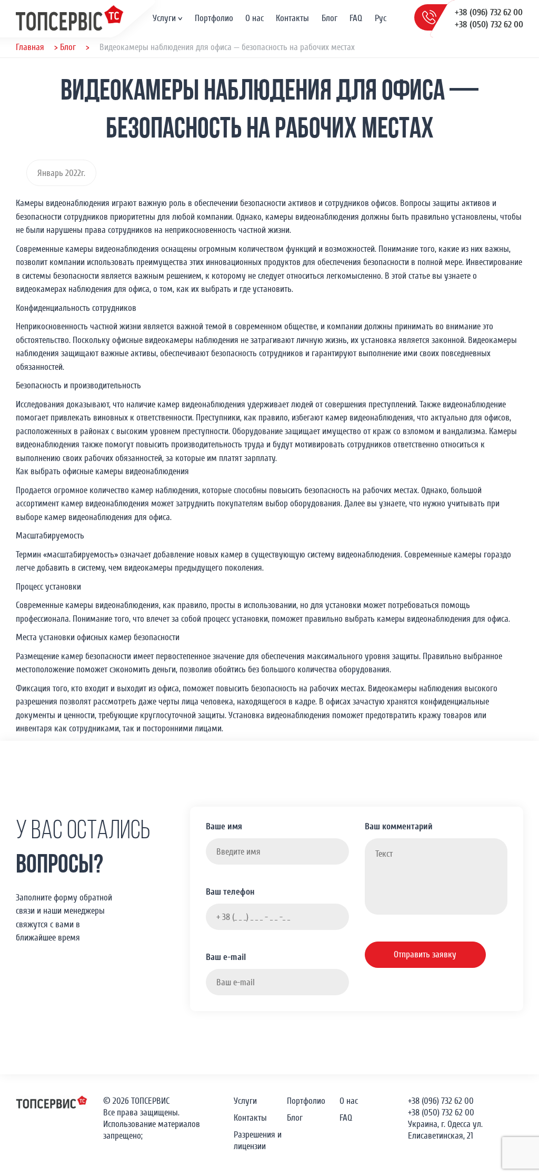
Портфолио (214, 18)
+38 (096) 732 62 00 (489, 12)
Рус (380, 18)
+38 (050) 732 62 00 (489, 24)
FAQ (356, 18)
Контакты (292, 18)
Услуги (164, 18)
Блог (329, 18)
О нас (254, 18)
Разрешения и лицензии (258, 1140)
